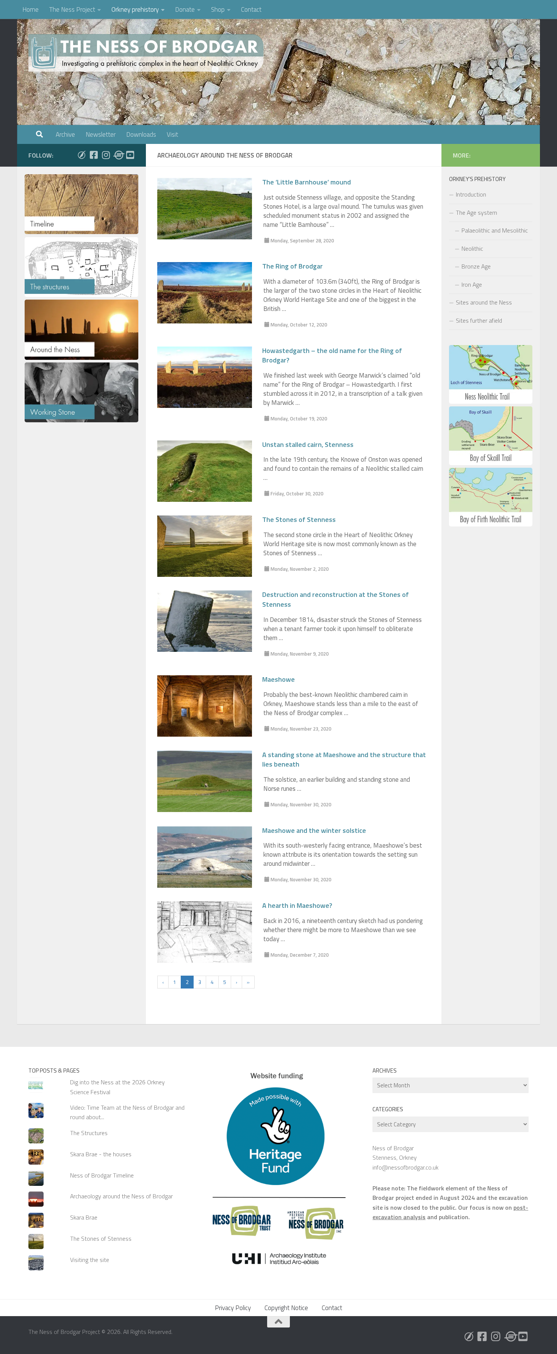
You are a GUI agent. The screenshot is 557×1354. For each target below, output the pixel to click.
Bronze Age (476, 266)
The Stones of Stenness (299, 520)
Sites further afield (479, 320)
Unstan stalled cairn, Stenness (308, 445)
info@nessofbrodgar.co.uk (405, 1167)
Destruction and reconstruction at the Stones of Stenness (335, 599)
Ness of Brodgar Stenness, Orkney (394, 1152)
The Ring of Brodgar (292, 266)
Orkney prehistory (135, 9)
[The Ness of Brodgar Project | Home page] (147, 53)
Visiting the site (89, 1259)
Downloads (141, 134)
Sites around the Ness (484, 302)
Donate (185, 9)
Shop (218, 9)
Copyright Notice (286, 1308)
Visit (172, 134)
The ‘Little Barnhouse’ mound (306, 182)
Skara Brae (83, 1217)
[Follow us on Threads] (117, 154)
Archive (65, 134)
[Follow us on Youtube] (130, 154)
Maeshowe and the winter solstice (314, 831)
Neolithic (472, 248)
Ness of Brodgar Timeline (102, 1175)
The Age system (476, 212)
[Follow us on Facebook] (93, 154)
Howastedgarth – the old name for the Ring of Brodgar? (332, 355)
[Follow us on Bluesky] (81, 154)
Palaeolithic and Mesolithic (495, 230)
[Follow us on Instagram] (105, 154)
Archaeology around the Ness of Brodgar (121, 1196)
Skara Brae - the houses (100, 1154)
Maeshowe (278, 679)
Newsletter (101, 134)
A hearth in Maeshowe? (297, 905)
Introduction (471, 194)
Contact (251, 9)
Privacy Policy (233, 1308)
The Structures (89, 1132)
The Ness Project (72, 9)
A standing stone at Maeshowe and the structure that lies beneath (344, 760)
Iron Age (472, 284)
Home (30, 9)
